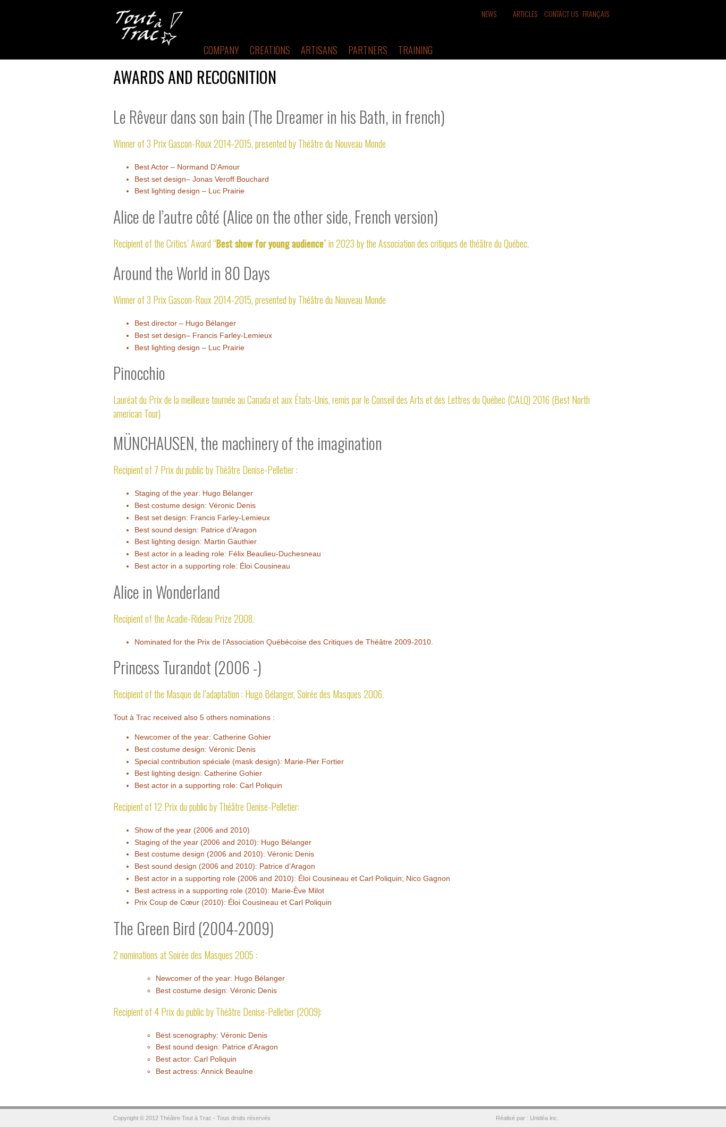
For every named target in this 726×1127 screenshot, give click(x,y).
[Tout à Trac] (149, 43)
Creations (270, 50)
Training (415, 50)
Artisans (319, 50)
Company (221, 50)
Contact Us (561, 13)
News (489, 13)
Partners (367, 50)
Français (596, 13)
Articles (525, 13)
